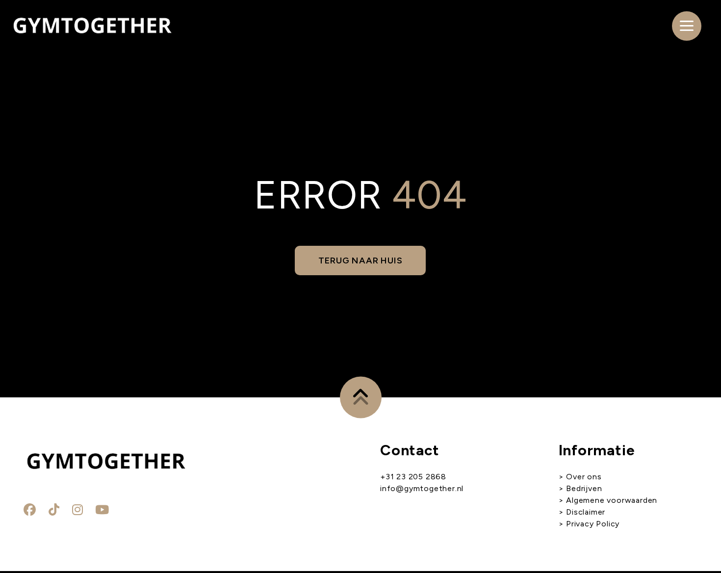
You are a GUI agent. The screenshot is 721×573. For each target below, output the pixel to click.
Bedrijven (584, 488)
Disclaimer (585, 512)
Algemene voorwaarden (610, 500)
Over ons (583, 476)
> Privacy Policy (589, 523)
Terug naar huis (360, 260)
